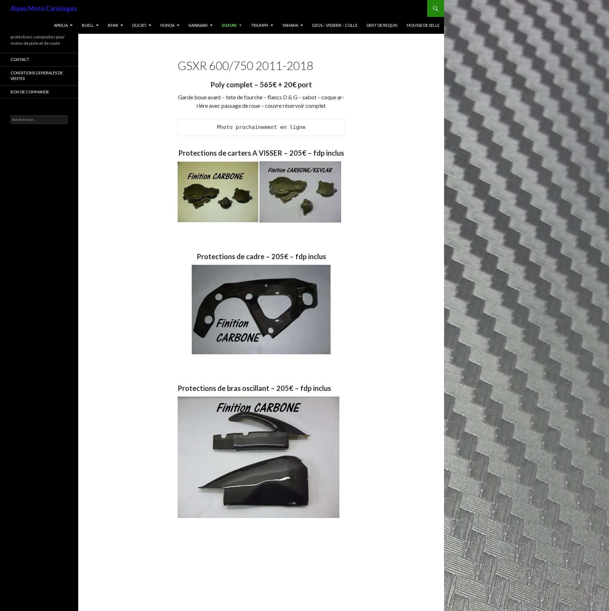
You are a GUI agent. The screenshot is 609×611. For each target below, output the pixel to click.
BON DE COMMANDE (30, 91)
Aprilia (61, 25)
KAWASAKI (198, 25)
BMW (113, 25)
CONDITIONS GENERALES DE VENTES (37, 75)
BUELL (88, 25)
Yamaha (290, 25)
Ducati (139, 25)
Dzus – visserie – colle (334, 25)
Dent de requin (382, 25)
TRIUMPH (259, 25)
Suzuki (229, 25)
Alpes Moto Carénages (44, 8)
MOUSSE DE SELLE (423, 25)
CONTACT (20, 59)
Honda (167, 25)
